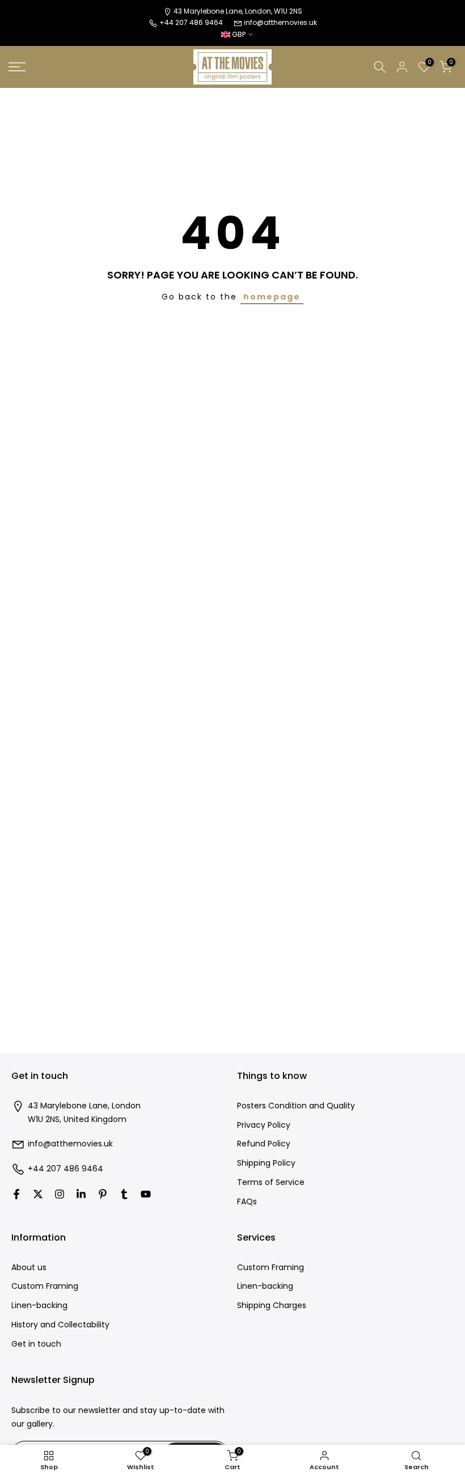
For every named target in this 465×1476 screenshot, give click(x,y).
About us (28, 1267)
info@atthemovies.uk (280, 22)
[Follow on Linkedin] (81, 1194)
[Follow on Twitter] (38, 1194)
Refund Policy (263, 1143)
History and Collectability (60, 1324)
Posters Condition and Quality (296, 1105)
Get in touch (36, 1344)
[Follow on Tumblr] (124, 1194)
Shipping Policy (266, 1163)
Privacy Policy (263, 1125)
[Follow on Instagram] (59, 1194)
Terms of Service (271, 1182)
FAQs (247, 1201)
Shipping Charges (271, 1305)
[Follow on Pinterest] (103, 1194)
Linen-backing (39, 1305)
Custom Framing (44, 1286)
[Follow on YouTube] (146, 1194)
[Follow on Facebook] (16, 1194)
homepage (272, 296)
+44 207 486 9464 (65, 1168)
